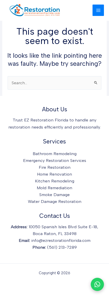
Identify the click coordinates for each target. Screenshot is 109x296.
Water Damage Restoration (54, 201)
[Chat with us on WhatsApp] (97, 284)
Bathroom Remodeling (55, 153)
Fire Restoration (54, 167)
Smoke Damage (54, 194)
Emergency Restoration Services (54, 160)
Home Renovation (54, 174)
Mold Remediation (54, 187)
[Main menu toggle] (98, 10)
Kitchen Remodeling (54, 180)
